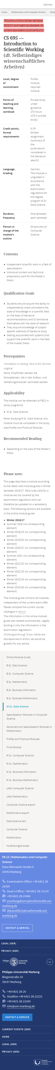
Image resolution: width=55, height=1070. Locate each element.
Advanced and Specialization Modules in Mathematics (29, 729)
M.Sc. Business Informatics (21, 772)
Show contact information (50, 962)
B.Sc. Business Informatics (21, 690)
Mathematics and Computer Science (28, 12)
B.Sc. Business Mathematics (21, 698)
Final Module (14, 747)
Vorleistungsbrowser (17, 846)
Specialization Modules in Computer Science (27, 717)
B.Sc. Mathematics (16, 682)
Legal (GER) (8, 943)
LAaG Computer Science (20, 788)
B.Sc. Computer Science (19, 674)
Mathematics (13, 838)
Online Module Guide (18, 657)
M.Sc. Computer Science (20, 755)
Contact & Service (17, 1017)
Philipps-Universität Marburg (15, 962)
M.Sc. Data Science (18, 706)
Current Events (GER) (16, 1029)
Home (4, 12)
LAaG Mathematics (16, 796)
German (48, 5)
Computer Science (16, 829)
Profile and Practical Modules (23, 739)
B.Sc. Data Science (16, 665)
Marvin (22, 612)
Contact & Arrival (17, 928)
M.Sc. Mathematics (17, 764)
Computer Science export (20, 805)
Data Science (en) (16, 821)
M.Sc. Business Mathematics (22, 780)
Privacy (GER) (10, 951)
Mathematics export (17, 813)
